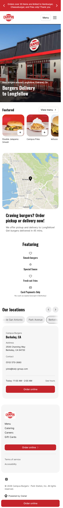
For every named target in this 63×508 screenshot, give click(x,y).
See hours (50, 380)
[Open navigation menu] (55, 18)
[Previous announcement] (4, 5)
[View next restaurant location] (55, 309)
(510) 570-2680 (13, 363)
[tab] (35, 319)
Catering (9, 428)
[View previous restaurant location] (48, 309)
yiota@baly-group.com (17, 369)
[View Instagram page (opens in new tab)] (6, 479)
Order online (30, 389)
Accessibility (11, 464)
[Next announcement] (56, 5)
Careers (9, 432)
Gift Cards (10, 436)
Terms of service (13, 459)
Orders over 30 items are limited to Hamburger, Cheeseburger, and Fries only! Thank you (30, 5)
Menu (46, 17)
